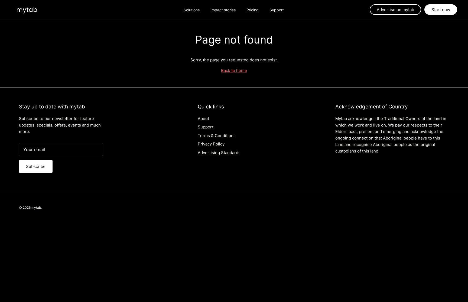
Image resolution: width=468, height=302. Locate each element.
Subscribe (36, 166)
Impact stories (223, 10)
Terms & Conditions (217, 135)
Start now (440, 9)
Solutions (192, 10)
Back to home (234, 70)
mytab (36, 207)
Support (276, 10)
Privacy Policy (211, 144)
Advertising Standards (219, 152)
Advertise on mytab (395, 9)
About (203, 118)
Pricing (252, 10)
